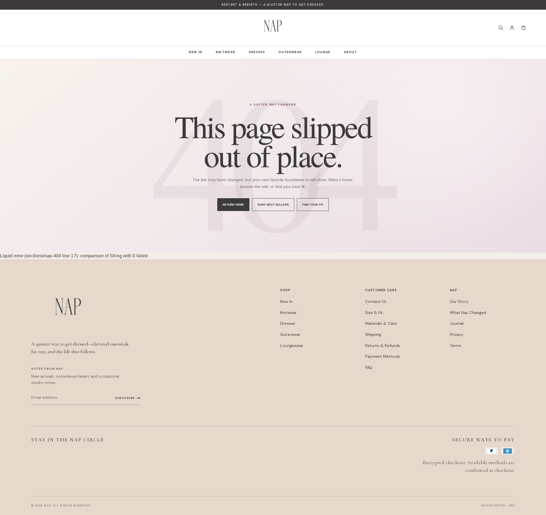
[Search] (500, 27)
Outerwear (290, 52)
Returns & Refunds (382, 345)
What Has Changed (468, 312)
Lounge (322, 52)
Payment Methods (382, 356)
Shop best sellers (273, 204)
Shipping (373, 334)
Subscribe (128, 398)
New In (195, 52)
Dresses (257, 52)
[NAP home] (273, 28)
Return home (233, 204)
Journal (457, 323)
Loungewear (291, 345)
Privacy (457, 334)
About (350, 52)
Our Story (459, 301)
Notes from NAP (47, 369)
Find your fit (312, 204)
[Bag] (523, 27)
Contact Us (376, 301)
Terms (455, 345)
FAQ (368, 367)
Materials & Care (381, 323)
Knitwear (225, 52)
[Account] (511, 27)
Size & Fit (374, 312)
